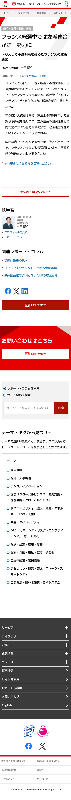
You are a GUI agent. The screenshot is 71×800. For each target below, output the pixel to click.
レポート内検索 (12, 688)
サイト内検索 (10, 679)
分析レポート (60, 13)
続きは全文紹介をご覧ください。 (32, 163)
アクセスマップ (7, 779)
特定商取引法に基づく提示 (48, 761)
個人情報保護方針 (8, 770)
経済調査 (41, 13)
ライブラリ (23, 13)
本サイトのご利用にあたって (13, 761)
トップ (7, 13)
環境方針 (40, 770)
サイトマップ (42, 779)
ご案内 (6, 645)
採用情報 (7, 670)
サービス (7, 627)
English (7, 705)
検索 (61, 408)
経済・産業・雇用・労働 (17, 28)
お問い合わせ (10, 696)
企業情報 (7, 653)
